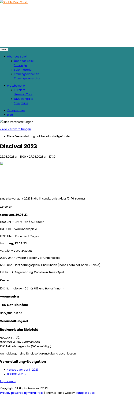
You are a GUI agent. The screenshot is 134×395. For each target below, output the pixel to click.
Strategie (20, 65)
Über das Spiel (17, 57)
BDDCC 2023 (16, 374)
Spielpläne (21, 103)
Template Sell (85, 393)
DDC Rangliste (24, 99)
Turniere (19, 90)
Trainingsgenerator (27, 78)
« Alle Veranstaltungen (15, 129)
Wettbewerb (16, 86)
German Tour (23, 94)
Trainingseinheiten (26, 74)
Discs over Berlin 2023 (23, 370)
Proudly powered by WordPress (22, 393)
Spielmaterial (23, 70)
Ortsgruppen (16, 110)
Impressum (8, 381)
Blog (10, 115)
